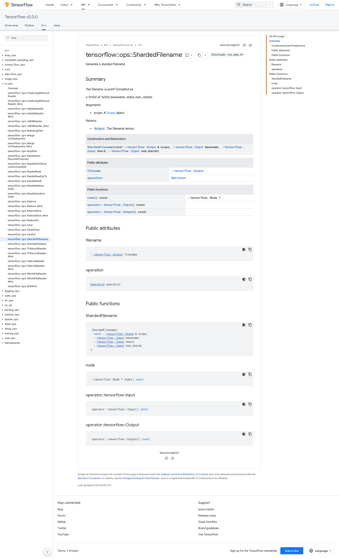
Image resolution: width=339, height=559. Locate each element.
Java (57, 25)
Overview (11, 25)
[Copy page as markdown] (199, 55)
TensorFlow (92, 45)
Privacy (73, 550)
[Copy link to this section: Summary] (109, 79)
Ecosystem (105, 4)
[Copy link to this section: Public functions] (124, 304)
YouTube (63, 534)
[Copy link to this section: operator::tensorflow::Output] (143, 425)
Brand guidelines (208, 528)
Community (133, 4)
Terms (61, 550)
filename (94, 171)
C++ (43, 25)
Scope (110, 113)
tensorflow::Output (189, 171)
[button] (25, 55)
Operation (178, 178)
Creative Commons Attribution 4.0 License (184, 474)
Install (50, 4)
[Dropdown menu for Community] (146, 4)
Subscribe (292, 551)
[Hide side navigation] (47, 552)
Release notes (207, 515)
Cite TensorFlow (208, 534)
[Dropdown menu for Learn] (72, 4)
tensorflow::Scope (141, 147)
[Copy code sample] (250, 249)
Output (99, 128)
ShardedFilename (100, 147)
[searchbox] (26, 38)
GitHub (314, 4)
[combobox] (254, 4)
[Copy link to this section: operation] (107, 270)
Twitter (62, 528)
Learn (64, 4)
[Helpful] (244, 45)
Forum (61, 515)
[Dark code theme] (244, 249)
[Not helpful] (250, 45)
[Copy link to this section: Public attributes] (124, 228)
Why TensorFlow (165, 4)
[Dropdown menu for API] (90, 4)
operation (94, 178)
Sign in (329, 4)
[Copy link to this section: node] (99, 365)
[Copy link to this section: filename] (105, 240)
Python (29, 25)
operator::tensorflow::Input (109, 205)
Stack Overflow (207, 521)
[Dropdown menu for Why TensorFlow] (180, 4)
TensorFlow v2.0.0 (21, 17)
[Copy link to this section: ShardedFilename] (121, 316)
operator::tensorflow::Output (110, 212)
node (90, 198)
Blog (60, 509)
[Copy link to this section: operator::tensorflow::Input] (139, 395)
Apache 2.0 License (89, 478)
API (83, 4)
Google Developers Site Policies (141, 478)
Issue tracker (206, 509)
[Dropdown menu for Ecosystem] (118, 4)
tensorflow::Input (189, 147)
